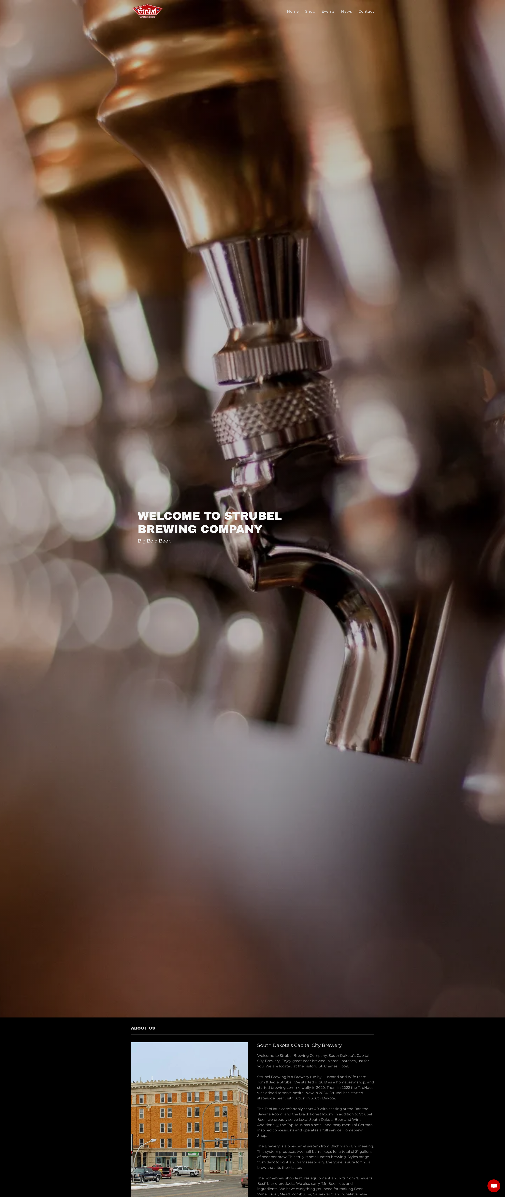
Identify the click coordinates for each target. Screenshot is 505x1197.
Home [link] (293, 11)
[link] (147, 11)
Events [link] (328, 11)
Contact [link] (366, 11)
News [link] (346, 11)
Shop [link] (310, 11)
